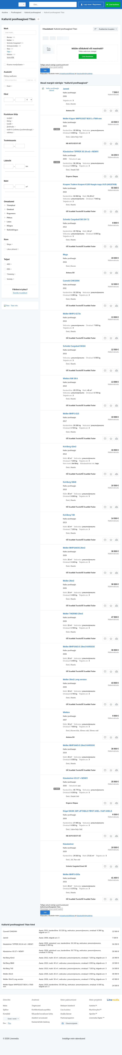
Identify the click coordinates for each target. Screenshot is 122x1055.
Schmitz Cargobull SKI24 (74, 346)
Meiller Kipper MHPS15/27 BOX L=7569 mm (82, 119)
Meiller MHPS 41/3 (71, 414)
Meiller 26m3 (68, 581)
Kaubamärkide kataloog (41, 1022)
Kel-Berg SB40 (69, 482)
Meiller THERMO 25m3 (73, 614)
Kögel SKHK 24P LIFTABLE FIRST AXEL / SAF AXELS (87, 811)
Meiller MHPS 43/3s (71, 874)
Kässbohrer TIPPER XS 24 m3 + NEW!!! (80, 152)
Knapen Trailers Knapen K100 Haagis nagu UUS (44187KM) (90, 184)
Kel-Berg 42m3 (69, 447)
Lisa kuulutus (87, 56)
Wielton (66, 712)
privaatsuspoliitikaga (67, 73)
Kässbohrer (68, 844)
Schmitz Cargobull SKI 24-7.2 (76, 219)
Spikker (6, 1010)
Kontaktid (6, 1014)
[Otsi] (31, 4)
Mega (65, 255)
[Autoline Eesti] (9, 4)
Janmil (66, 89)
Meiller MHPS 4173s (72, 314)
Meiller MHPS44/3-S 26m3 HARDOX (79, 647)
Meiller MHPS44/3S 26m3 (74, 548)
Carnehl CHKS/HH (71, 281)
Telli (45, 70)
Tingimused (36, 1006)
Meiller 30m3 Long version (75, 679)
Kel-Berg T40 (69, 515)
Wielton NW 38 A (70, 378)
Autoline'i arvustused (39, 1018)
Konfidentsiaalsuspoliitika (41, 1010)
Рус (9, 1023)
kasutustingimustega (84, 73)
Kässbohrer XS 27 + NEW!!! (75, 778)
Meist (5, 1006)
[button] (111, 110)
